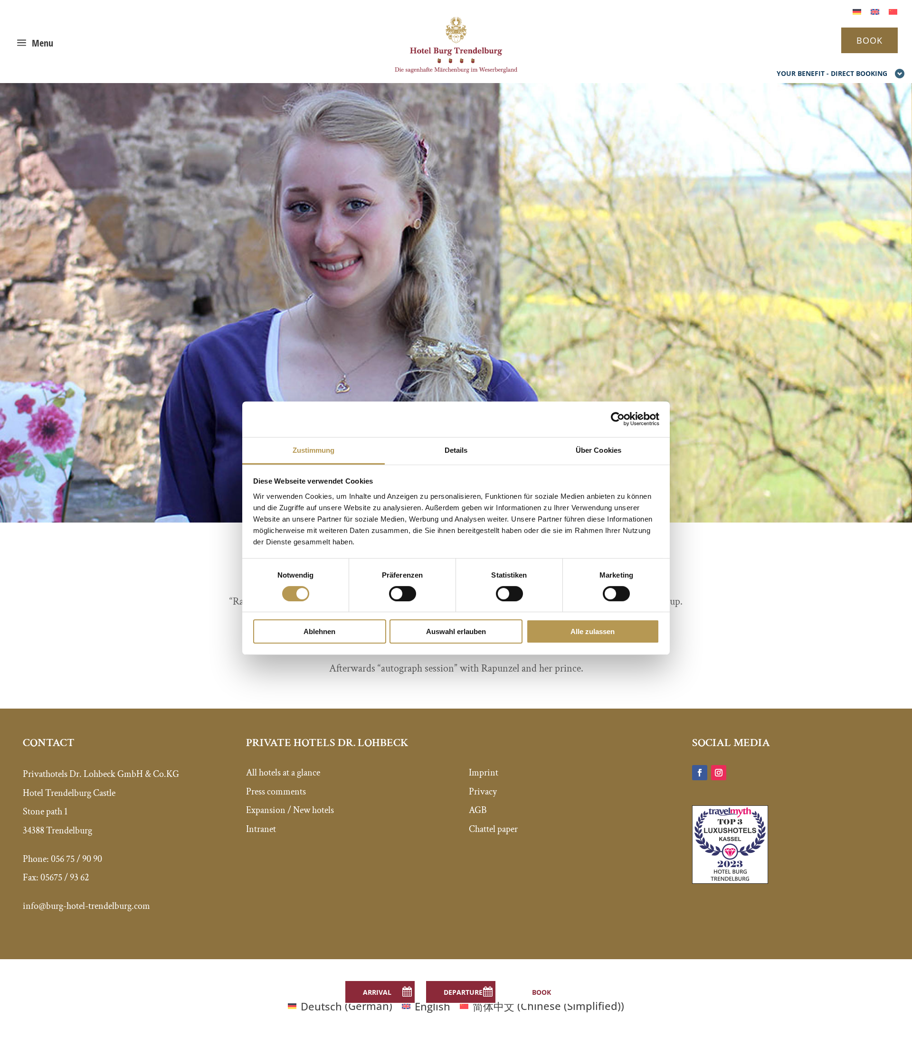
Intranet (261, 829)
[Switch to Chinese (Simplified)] (893, 11)
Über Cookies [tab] (598, 450)
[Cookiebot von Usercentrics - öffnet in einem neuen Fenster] (617, 419)
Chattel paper (493, 829)
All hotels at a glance (283, 772)
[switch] (402, 593)
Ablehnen (319, 631)
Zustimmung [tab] (314, 450)
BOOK (869, 40)
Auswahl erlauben (456, 631)
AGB (478, 810)
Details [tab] (456, 450)
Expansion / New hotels (290, 810)
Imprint (483, 772)
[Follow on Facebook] (699, 772)
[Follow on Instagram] (718, 772)
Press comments (276, 791)
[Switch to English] (875, 11)
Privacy (483, 791)
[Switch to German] (857, 11)
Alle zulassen (592, 631)
